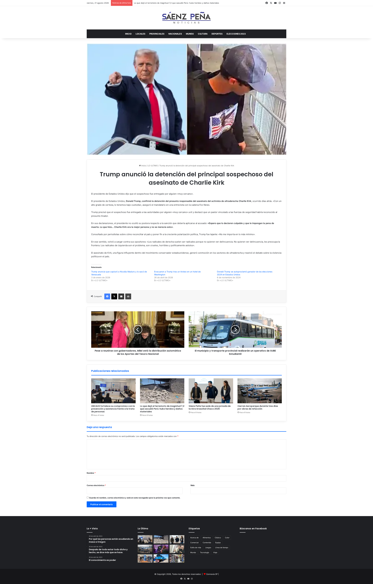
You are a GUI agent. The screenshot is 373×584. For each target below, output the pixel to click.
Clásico (218, 537)
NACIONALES (175, 34)
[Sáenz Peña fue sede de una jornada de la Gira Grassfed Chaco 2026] (211, 390)
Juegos (208, 547)
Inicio (128, 34)
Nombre (91, 473)
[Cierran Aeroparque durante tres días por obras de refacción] (259, 390)
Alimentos (207, 537)
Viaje (215, 552)
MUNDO (190, 34)
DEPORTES (217, 34)
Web (192, 485)
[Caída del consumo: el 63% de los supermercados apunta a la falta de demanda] (177, 558)
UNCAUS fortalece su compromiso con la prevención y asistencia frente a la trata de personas (113, 409)
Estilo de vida (195, 547)
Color (227, 537)
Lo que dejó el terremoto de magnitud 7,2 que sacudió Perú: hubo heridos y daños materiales (162, 409)
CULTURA (202, 34)
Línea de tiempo (221, 547)
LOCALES (140, 34)
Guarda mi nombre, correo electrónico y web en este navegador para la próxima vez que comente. (134, 498)
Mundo (193, 552)
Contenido (207, 542)
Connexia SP (212, 574)
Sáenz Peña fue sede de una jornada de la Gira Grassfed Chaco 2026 (210, 407)
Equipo (218, 542)
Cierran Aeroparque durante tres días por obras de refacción (257, 407)
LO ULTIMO (153, 165)
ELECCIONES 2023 (236, 34)
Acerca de (194, 537)
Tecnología (204, 552)
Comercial (194, 542)
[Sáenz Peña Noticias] (186, 18)
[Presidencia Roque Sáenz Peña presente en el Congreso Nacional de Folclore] (145, 558)
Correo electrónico (96, 485)
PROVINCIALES (156, 34)
